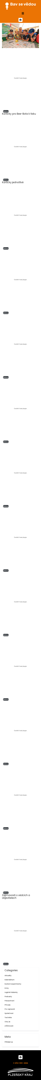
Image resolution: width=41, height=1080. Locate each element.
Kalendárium (9, 980)
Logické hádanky (11, 992)
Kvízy (7, 988)
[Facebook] (20, 20)
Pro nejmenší (10, 1009)
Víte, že (7, 1022)
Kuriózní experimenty (13, 984)
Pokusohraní (9, 1001)
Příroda (7, 1005)
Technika (8, 1017)
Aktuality (8, 975)
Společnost (9, 1013)
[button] (23, 13)
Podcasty (8, 996)
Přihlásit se (9, 1042)
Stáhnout (6, 111)
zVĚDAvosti (9, 1026)
